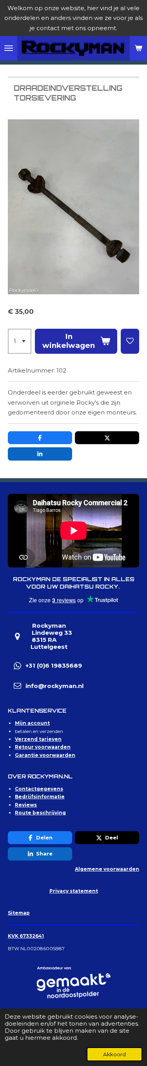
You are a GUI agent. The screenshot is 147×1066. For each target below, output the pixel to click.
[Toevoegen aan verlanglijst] (130, 341)
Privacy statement (73, 891)
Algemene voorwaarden (107, 869)
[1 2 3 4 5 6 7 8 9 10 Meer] (19, 341)
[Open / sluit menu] (8, 48)
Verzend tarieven (38, 739)
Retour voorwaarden (43, 747)
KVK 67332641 (26, 936)
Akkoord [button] (114, 1054)
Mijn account (32, 723)
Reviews (26, 805)
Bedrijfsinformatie (40, 797)
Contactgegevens (39, 789)
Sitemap (19, 913)
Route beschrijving (40, 813)
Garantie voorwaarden (45, 755)
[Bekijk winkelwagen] (138, 48)
